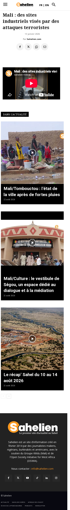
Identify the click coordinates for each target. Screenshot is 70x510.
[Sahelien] (25, 5)
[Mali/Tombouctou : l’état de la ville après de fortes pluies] (32, 152)
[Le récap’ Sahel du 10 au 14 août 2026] (32, 339)
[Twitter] (18, 478)
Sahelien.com (34, 39)
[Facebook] (20, 46)
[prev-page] (3, 396)
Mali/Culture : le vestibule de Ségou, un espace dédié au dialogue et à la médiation (31, 284)
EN (47, 5)
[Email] (44, 46)
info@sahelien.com (42, 468)
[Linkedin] (46, 478)
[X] (28, 46)
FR (40, 5)
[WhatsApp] (36, 46)
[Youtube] (27, 478)
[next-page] (9, 396)
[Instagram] (56, 478)
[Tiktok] (37, 478)
